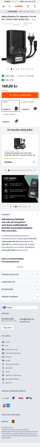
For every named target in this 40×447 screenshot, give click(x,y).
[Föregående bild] (5, 170)
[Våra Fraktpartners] (5, 421)
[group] (7, 24)
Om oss (7, 342)
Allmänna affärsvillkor (12, 364)
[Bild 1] (11, 69)
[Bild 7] (26, 69)
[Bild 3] (16, 69)
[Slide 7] (21, 170)
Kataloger (8, 357)
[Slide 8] (23, 170)
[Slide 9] (25, 170)
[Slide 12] (31, 170)
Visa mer (20, 267)
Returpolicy (9, 368)
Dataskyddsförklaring (12, 379)
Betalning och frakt (11, 349)
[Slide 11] (29, 170)
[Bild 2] (14, 69)
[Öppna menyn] (4, 6)
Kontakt (7, 360)
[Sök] (9, 6)
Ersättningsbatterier (12, 151)
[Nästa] (32, 69)
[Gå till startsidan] (19, 6)
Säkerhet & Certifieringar (13, 375)
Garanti (7, 371)
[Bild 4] (19, 69)
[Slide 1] (9, 170)
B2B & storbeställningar (13, 353)
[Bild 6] (23, 69)
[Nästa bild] (34, 170)
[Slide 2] (11, 170)
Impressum (8, 383)
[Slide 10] (27, 170)
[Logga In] (28, 6)
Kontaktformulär (25, 321)
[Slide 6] (19, 170)
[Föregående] (8, 69)
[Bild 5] (21, 69)
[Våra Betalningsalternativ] (5, 398)
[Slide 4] (15, 170)
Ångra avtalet (7, 328)
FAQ (6, 346)
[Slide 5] (17, 170)
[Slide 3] (13, 170)
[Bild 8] (28, 69)
